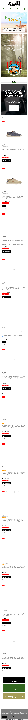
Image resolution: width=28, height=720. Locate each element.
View (4, 206)
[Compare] (4, 163)
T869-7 (4, 191)
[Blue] (2, 336)
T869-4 (4, 144)
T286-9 (4, 419)
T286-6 (4, 653)
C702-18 (4, 372)
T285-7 (4, 466)
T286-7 (4, 560)
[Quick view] (6, 163)
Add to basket (7, 160)
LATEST (14, 81)
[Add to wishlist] (3, 163)
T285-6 (4, 513)
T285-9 (4, 607)
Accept (4, 717)
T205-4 (4, 327)
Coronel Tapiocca (5, 146)
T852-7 (4, 236)
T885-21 (4, 282)
